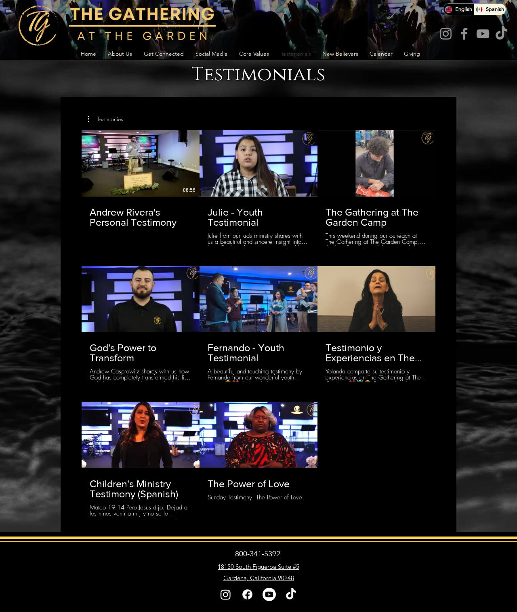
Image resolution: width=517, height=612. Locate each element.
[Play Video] (140, 163)
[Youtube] (269, 594)
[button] (105, 119)
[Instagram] (446, 34)
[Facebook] (464, 34)
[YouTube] (483, 34)
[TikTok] (501, 34)
